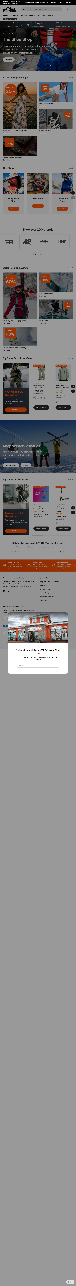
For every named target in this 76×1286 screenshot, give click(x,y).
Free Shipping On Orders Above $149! (37, 2)
